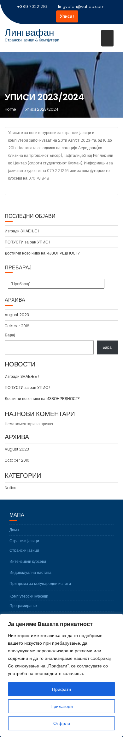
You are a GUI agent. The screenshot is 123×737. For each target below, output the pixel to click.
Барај (10, 335)
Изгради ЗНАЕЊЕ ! (22, 231)
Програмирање (23, 605)
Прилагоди (61, 706)
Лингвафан (29, 32)
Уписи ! (67, 16)
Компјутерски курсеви (28, 596)
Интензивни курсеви (27, 561)
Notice (10, 487)
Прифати (61, 689)
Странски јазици (24, 541)
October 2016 (17, 326)
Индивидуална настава (30, 572)
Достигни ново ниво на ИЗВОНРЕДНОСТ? (42, 253)
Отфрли (61, 723)
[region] (61, 675)
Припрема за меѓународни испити (40, 583)
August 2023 (17, 314)
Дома (14, 529)
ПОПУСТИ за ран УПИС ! (27, 242)
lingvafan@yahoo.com (81, 6)
